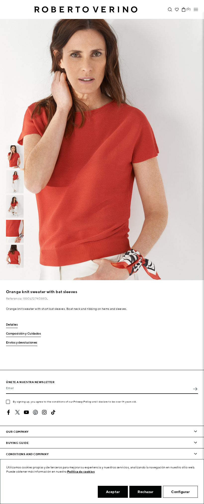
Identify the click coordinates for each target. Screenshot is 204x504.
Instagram (44, 412)
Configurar (180, 492)
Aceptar (113, 492)
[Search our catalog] (170, 9)
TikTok (53, 412)
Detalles (12, 324)
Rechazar (145, 492)
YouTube (26, 412)
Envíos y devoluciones (21, 342)
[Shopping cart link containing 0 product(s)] (183, 9)
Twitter (17, 412)
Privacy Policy (82, 401)
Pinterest (35, 412)
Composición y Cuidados (23, 333)
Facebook (8, 412)
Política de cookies (81, 471)
